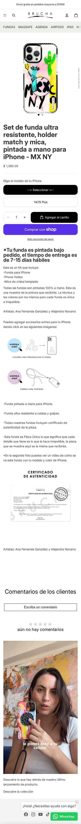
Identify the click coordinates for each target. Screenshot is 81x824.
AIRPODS (57, 27)
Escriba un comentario (40, 607)
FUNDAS (9, 27)
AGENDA (42, 27)
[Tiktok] (47, 814)
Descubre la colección (18, 791)
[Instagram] (33, 814)
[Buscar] (13, 15)
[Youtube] (40, 814)
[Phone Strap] (40, 378)
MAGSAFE (25, 27)
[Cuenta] (66, 15)
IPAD (70, 27)
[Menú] (5, 15)
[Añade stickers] (40, 346)
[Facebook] (25, 814)
